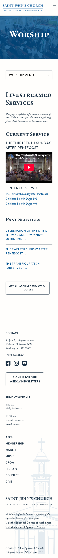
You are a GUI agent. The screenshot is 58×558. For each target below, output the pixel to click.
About (10, 437)
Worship (12, 450)
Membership (15, 443)
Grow (10, 462)
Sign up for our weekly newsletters (25, 379)
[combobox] (29, 75)
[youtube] (26, 365)
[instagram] (18, 365)
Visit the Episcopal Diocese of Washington (29, 523)
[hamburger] (54, 8)
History (11, 469)
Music (10, 456)
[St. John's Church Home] (23, 7)
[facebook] (10, 365)
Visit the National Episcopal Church (25, 527)
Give (9, 481)
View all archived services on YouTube (28, 288)
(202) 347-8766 (15, 355)
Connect (12, 475)
